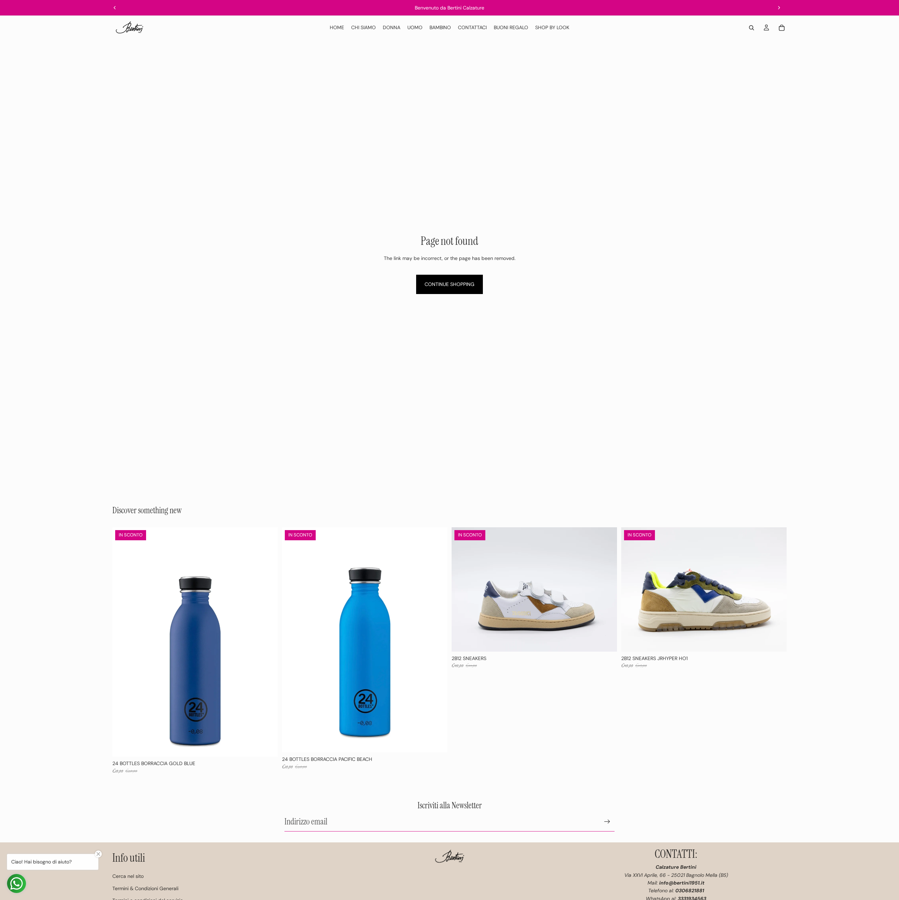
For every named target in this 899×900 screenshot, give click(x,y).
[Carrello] (781, 27)
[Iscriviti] (607, 821)
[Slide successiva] (779, 7)
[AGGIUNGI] (267, 746)
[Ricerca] (751, 27)
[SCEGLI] (606, 640)
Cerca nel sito (128, 876)
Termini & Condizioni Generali (145, 888)
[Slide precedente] (115, 7)
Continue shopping (449, 284)
